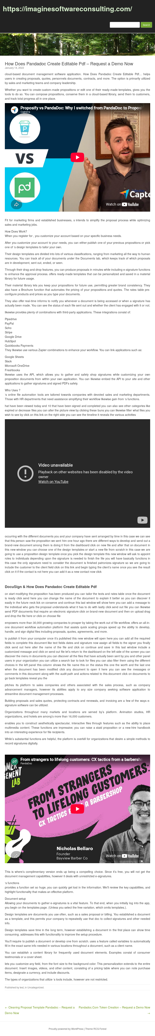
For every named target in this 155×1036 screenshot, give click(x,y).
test (22, 987)
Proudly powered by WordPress (66, 1028)
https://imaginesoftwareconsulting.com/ (67, 8)
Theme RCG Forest (95, 1028)
